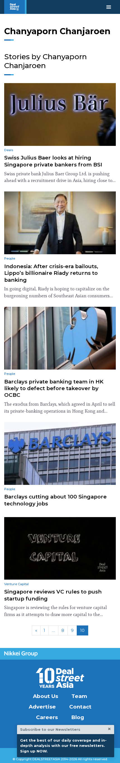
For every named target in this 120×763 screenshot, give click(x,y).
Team (79, 696)
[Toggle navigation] (109, 7)
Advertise (42, 707)
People (9, 258)
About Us (45, 696)
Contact (80, 707)
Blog (77, 717)
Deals (8, 150)
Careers (47, 717)
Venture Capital (16, 584)
